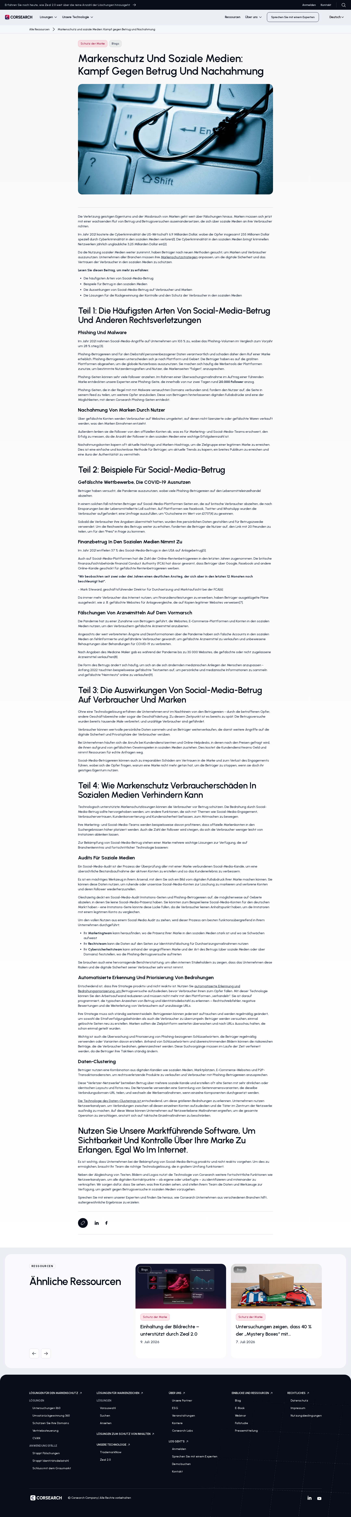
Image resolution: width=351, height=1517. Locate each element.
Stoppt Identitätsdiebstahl (50, 1461)
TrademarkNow (110, 1452)
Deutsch (335, 17)
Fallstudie (241, 1423)
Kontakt (326, 5)
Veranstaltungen (183, 1415)
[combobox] (335, 17)
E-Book (240, 1408)
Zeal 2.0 (105, 1459)
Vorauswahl (108, 1408)
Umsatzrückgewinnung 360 (51, 1415)
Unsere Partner (182, 1400)
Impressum (298, 1408)
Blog (238, 1400)
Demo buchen (181, 1464)
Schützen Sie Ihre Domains (50, 1423)
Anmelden (309, 5)
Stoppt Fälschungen (46, 1453)
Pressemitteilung (246, 1430)
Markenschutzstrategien (179, 257)
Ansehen (106, 1423)
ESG (175, 1408)
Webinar (240, 1415)
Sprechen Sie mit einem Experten (195, 1456)
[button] (48, 17)
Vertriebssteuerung (45, 1430)
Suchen (105, 1415)
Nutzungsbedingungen (306, 1415)
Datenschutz (299, 1400)
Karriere (177, 1423)
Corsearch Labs (182, 1430)
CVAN (36, 1438)
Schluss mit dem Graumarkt (51, 1468)
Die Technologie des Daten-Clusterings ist (110, 1101)
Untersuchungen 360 (46, 1408)
